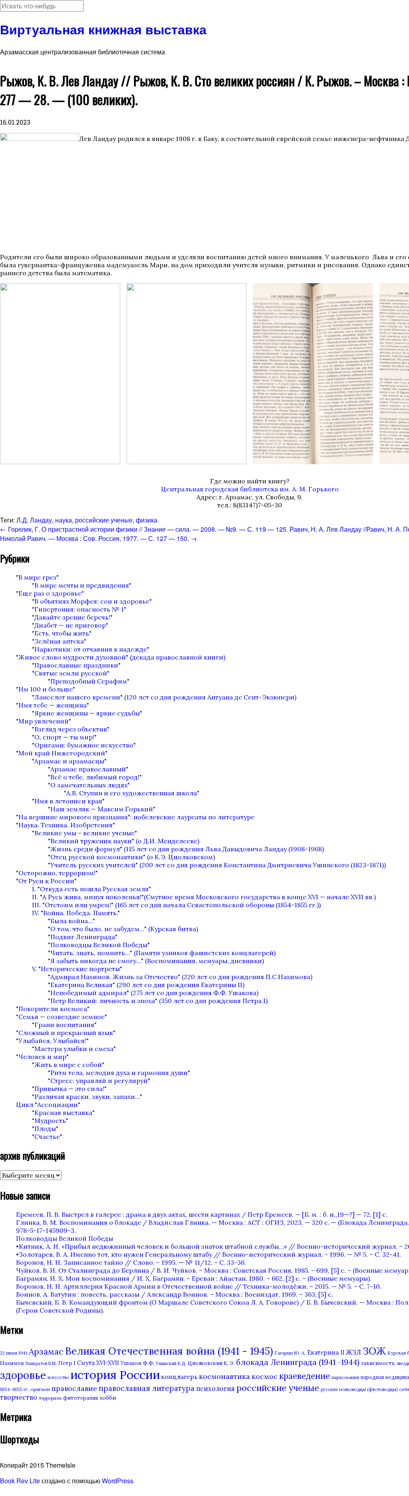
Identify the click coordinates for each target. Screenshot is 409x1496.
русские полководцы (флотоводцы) (359, 1389)
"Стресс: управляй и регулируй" (99, 1081)
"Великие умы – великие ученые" (84, 833)
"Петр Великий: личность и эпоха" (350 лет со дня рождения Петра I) (158, 1001)
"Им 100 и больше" (45, 689)
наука (63, 519)
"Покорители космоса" (52, 1009)
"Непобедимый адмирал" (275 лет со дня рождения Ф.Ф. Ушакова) (153, 993)
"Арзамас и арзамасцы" (69, 761)
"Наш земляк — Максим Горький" (101, 809)
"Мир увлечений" (43, 721)
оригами (40, 1389)
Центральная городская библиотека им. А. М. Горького (250, 489)
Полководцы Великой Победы (64, 1238)
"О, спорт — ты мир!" (64, 737)
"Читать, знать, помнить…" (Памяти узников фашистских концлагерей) (162, 953)
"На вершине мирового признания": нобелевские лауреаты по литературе (135, 817)
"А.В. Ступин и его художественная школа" (131, 793)
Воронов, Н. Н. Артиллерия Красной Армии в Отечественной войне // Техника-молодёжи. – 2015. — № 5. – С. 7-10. (198, 1286)
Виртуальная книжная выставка (103, 29)
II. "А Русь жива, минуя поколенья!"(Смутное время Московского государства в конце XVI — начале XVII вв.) (204, 897)
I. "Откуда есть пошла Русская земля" (91, 889)
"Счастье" (47, 1136)
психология (215, 1389)
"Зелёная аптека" (59, 641)
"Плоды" (45, 1128)
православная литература (147, 1388)
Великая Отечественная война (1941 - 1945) (169, 1351)
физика (146, 519)
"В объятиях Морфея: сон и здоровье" (92, 601)
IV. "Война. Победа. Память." (76, 913)
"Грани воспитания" (64, 1025)
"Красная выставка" (63, 1113)
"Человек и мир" (42, 1057)
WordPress (117, 1480)
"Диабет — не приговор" (70, 625)
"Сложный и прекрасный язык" (65, 1033)
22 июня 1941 (13, 1353)
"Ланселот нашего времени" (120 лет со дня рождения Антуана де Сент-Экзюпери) (164, 697)
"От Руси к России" (46, 881)
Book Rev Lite (20, 1480)
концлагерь (179, 1377)
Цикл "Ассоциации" (48, 1105)
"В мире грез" (37, 577)
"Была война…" (71, 921)
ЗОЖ (374, 1351)
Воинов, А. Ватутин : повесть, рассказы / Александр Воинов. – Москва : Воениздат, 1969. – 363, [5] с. (174, 1294)
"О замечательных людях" (89, 785)
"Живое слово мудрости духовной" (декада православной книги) (120, 657)
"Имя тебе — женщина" (52, 705)
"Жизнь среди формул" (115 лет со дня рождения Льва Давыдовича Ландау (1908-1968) (186, 849)
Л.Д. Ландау (34, 519)
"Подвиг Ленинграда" (82, 937)
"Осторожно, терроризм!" (57, 873)
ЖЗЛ (353, 1352)
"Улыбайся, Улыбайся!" (52, 1041)
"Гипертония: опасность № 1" (79, 609)
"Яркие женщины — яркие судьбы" (87, 713)
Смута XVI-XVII (98, 1363)
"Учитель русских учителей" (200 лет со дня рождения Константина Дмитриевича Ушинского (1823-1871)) (217, 865)
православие (74, 1388)
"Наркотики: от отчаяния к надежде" (90, 649)
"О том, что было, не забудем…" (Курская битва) (123, 929)
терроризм (50, 1398)
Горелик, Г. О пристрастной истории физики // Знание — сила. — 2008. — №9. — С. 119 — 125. (144, 529)
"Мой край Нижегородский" (61, 753)
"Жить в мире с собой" (68, 1065)
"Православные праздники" (76, 665)
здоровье (23, 1375)
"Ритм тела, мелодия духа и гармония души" (119, 1073)
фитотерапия (80, 1398)
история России (115, 1374)
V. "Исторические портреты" (77, 969)
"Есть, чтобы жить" (61, 633)
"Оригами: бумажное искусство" (84, 745)
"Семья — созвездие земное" (61, 1017)
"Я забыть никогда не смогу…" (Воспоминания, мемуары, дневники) (156, 961)
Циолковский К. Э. (211, 1363)
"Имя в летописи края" (68, 801)
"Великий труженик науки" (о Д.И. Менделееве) (123, 841)
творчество (18, 1397)
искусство (58, 1377)
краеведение (304, 1376)
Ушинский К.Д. (171, 1363)
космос (265, 1376)
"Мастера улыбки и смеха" (74, 1049)
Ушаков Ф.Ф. (137, 1363)
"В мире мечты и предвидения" (81, 585)
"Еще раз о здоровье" (50, 593)
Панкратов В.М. (41, 1363)
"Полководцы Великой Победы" (99, 945)
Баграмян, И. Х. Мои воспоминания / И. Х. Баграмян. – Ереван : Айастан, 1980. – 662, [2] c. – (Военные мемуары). (193, 1278)
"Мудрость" (50, 1120)
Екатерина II (325, 1352)
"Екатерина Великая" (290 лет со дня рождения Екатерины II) (146, 985)
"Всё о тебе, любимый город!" (95, 777)
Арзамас (46, 1351)
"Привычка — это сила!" (69, 1089)
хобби (107, 1397)
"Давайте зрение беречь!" (72, 617)
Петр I (66, 1363)
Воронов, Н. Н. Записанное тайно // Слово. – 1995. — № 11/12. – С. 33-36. (131, 1262)
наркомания (345, 1377)
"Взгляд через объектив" (70, 729)
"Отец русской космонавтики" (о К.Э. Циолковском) (131, 857)
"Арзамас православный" (88, 769)
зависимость (378, 1363)
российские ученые (104, 519)
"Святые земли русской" (70, 673)
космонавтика (224, 1376)
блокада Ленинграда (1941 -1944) (297, 1362)
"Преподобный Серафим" (88, 681)
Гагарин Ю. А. (290, 1353)
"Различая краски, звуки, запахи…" (87, 1097)
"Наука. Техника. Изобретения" (65, 825)
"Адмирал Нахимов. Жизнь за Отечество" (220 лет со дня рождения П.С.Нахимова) (180, 977)
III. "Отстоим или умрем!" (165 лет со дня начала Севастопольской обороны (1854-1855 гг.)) (176, 905)
